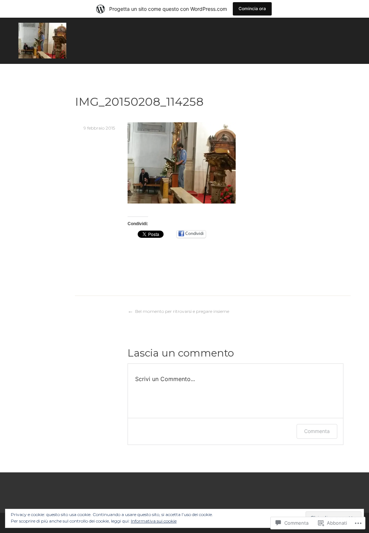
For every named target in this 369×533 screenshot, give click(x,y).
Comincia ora (252, 8)
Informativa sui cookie (154, 521)
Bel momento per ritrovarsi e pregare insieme (182, 311)
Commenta (317, 431)
